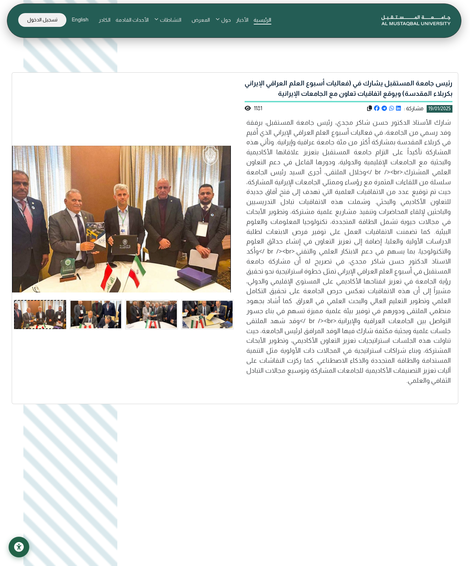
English (80, 19)
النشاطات (170, 20)
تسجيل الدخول (42, 19)
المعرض (201, 20)
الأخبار (242, 20)
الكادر (104, 20)
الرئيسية (262, 20)
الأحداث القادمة (132, 20)
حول (225, 20)
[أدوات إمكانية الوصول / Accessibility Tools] (19, 547)
